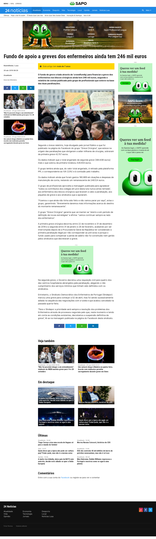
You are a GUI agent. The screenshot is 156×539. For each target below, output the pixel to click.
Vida (39, 448)
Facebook (65, 477)
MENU (6, 3)
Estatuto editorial (21, 526)
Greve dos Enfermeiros (10, 80)
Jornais (18, 3)
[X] (150, 510)
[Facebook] (146, 510)
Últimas (43, 435)
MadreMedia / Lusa (11, 66)
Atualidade (8, 75)
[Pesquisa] (143, 10)
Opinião (40, 457)
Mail (12, 3)
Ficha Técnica (8, 526)
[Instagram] (141, 510)
